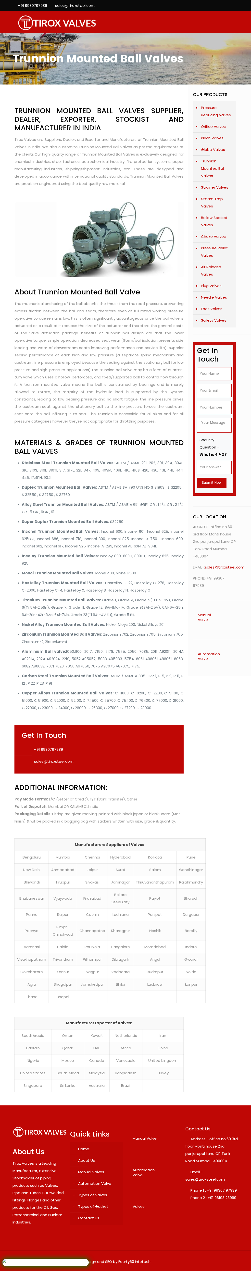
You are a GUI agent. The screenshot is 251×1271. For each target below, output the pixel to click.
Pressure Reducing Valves (216, 111)
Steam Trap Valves (212, 202)
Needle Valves (214, 297)
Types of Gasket (93, 1206)
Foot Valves (211, 308)
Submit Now (212, 482)
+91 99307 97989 (222, 1190)
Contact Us (88, 1218)
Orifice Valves (213, 126)
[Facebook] (222, 5)
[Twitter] (229, 5)
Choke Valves (213, 236)
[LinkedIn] (235, 5)
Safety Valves (213, 320)
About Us (86, 1160)
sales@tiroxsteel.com (75, 5)
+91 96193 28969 (222, 1197)
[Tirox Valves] (56, 22)
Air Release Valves (211, 270)
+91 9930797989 (32, 5)
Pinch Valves (212, 138)
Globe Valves (213, 149)
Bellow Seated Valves (214, 221)
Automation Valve (94, 1183)
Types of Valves (92, 1195)
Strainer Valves (214, 187)
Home (83, 1148)
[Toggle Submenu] (227, 617)
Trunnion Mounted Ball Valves (213, 168)
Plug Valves (211, 285)
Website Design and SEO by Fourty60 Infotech (109, 1261)
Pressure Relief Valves (214, 251)
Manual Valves (91, 1171)
